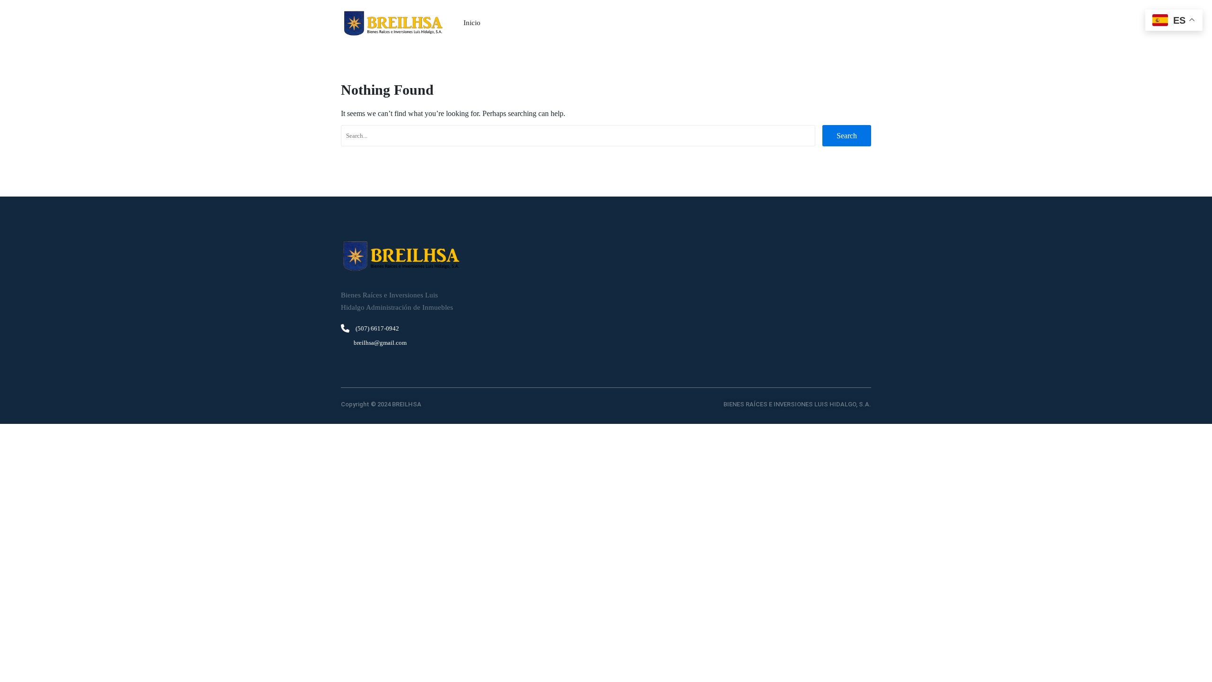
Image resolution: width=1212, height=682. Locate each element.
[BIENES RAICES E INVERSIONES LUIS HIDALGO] (393, 23)
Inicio (472, 23)
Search (847, 136)
